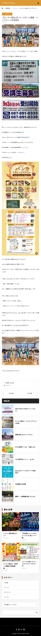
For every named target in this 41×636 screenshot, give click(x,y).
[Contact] (21, 629)
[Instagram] (19, 629)
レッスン (6, 597)
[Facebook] (16, 629)
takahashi (12, 383)
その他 (6, 582)
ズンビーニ (7, 592)
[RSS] (24, 629)
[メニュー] (38, 3)
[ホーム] (2, 8)
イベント (7, 14)
